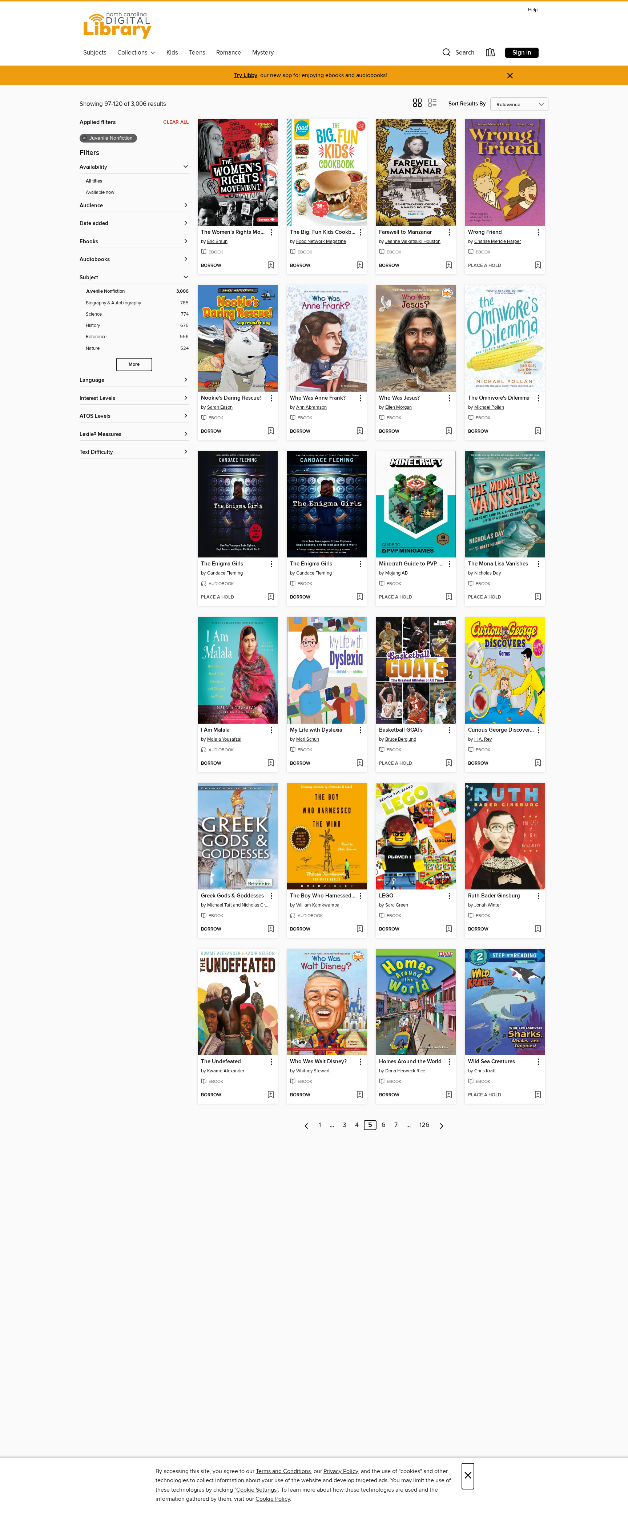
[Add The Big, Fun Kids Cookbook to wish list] (359, 266)
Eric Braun (217, 241)
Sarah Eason (220, 407)
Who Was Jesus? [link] (399, 398)
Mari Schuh (307, 739)
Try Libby (245, 75)
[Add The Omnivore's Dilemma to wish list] (537, 431)
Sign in (521, 53)
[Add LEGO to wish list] (448, 929)
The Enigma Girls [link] (222, 564)
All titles (94, 181)
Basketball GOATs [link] (401, 730)
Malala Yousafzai (224, 739)
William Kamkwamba (317, 905)
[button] (457, 54)
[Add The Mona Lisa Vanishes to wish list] (537, 597)
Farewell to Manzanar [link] (405, 232)
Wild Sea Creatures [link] (491, 1062)
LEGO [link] (386, 896)
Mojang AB (396, 573)
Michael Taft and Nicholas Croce (238, 905)
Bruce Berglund (400, 739)
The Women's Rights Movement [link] (234, 232)
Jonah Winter (487, 905)
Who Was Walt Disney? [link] (318, 1062)
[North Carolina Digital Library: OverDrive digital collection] (118, 25)
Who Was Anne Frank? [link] (318, 398)
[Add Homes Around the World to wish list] (448, 1095)
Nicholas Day (487, 573)
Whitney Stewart (313, 1071)
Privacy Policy (340, 1471)
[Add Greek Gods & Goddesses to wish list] (270, 929)
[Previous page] (306, 1125)
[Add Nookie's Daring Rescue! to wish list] (270, 431)
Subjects (94, 53)
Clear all (176, 122)
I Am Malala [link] (215, 730)
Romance (228, 53)
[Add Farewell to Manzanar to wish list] (448, 266)
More (134, 364)
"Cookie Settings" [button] (256, 1489)
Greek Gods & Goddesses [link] (232, 896)
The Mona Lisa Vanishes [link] (498, 564)
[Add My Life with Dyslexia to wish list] (359, 763)
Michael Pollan (489, 407)
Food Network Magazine (321, 241)
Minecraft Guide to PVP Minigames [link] (412, 564)
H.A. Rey (483, 739)
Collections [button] (133, 53)
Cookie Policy (272, 1499)
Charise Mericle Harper (497, 241)
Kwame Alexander (225, 1071)
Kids (172, 53)
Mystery (263, 53)
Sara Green (396, 905)
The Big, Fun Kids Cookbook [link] (323, 232)
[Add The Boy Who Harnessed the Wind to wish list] (359, 929)
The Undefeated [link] (221, 1062)
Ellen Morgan (398, 407)
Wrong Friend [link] (485, 232)
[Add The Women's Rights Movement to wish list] (270, 266)
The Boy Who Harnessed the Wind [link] (323, 896)
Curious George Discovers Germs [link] (501, 730)
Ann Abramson (311, 407)
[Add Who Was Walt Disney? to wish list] (359, 1095)
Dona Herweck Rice (405, 1071)
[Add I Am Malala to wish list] (270, 763)
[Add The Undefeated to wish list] (270, 1095)
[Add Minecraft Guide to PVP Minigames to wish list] (448, 597)
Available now (100, 192)
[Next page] (442, 1125)
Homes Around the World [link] (410, 1062)
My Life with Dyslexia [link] (316, 730)
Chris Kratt (485, 1071)
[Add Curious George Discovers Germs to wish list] (537, 763)
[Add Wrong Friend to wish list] (537, 266)
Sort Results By (467, 103)
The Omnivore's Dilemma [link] (499, 398)
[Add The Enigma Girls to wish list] (270, 597)
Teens (197, 53)
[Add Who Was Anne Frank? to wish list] (359, 431)
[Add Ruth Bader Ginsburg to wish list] (537, 929)
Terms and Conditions (283, 1471)
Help (533, 10)
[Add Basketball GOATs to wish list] (448, 763)
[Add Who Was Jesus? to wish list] (448, 431)
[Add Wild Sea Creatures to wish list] (537, 1095)
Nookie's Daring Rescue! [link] (231, 398)
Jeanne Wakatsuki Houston (412, 241)
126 (424, 1125)
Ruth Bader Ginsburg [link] (494, 896)
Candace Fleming (225, 573)
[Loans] (491, 54)
